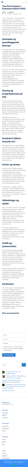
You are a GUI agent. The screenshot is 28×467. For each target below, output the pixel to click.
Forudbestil (5, 413)
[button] (22, 2)
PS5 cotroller (5, 426)
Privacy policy (5, 458)
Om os (4, 439)
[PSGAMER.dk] (2, 2)
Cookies (4, 453)
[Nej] (26, 463)
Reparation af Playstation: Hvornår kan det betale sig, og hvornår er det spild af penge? (14, 386)
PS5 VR (4, 431)
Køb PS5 (4, 415)
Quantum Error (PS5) (8, 390)
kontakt (4, 442)
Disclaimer (5, 456)
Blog (3, 444)
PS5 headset (5, 428)
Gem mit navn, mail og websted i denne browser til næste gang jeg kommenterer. (13, 348)
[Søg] (24, 365)
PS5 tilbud (4, 417)
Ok (14, 464)
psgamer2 (11, 12)
